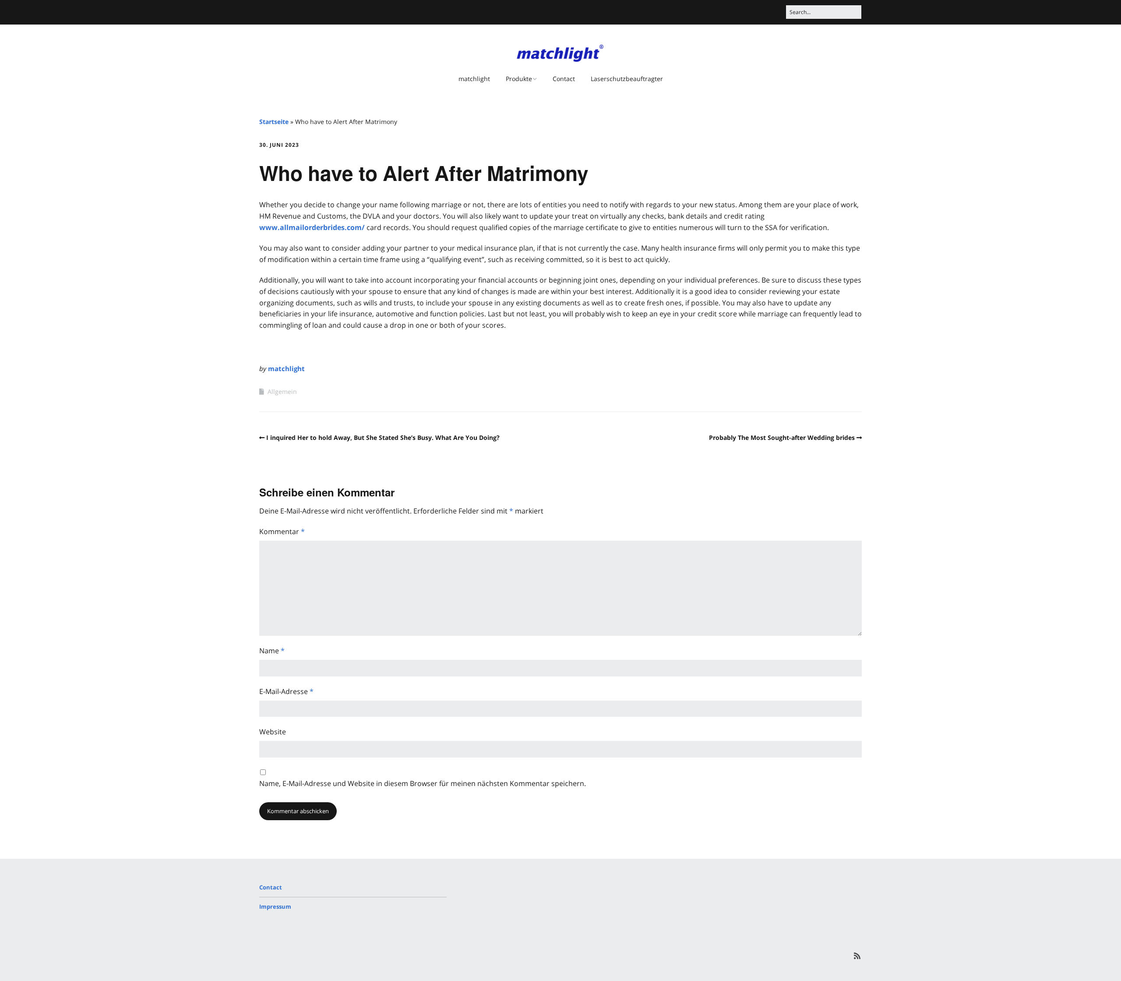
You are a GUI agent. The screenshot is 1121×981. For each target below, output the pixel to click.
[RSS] (857, 956)
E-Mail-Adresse (286, 691)
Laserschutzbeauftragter (627, 78)
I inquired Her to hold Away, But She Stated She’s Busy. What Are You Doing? (383, 437)
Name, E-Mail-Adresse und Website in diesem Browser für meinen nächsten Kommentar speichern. (422, 783)
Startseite (274, 121)
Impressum (275, 906)
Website (272, 732)
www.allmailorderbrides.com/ (312, 227)
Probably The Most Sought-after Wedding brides (782, 437)
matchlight (474, 78)
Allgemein (282, 391)
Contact (564, 78)
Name (272, 650)
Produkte (519, 78)
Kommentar (282, 531)
